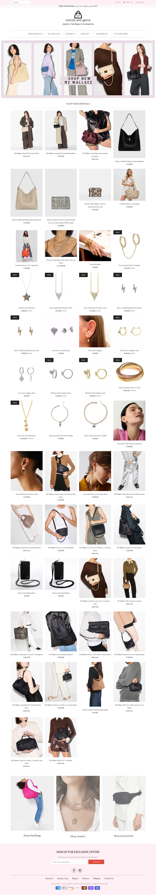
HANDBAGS (101, 34)
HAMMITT (71, 34)
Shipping (96, 878)
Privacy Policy (56, 884)
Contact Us (109, 878)
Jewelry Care (62, 878)
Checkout (139, 2)
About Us (49, 878)
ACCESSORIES (121, 34)
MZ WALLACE (54, 34)
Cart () (129, 2)
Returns (85, 878)
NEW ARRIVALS (35, 34)
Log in (117, 2)
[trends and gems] (78, 18)
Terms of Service (67, 884)
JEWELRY (85, 34)
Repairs (75, 878)
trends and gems (85, 884)
